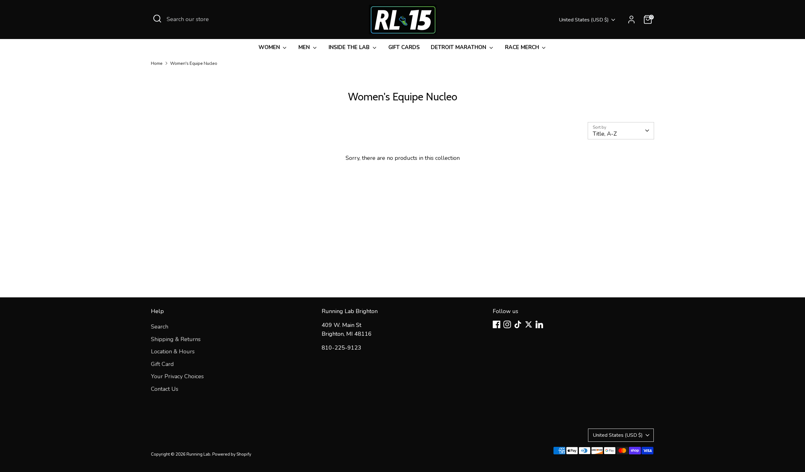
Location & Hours (173, 351)
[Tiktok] (518, 324)
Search (159, 326)
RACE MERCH (523, 47)
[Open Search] (157, 18)
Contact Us (164, 389)
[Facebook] (496, 324)
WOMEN (269, 47)
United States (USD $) (584, 19)
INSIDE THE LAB (350, 47)
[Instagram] (507, 324)
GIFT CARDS (404, 47)
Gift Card (162, 364)
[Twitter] (528, 324)
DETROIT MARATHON (459, 47)
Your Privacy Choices (177, 376)
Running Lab (198, 454)
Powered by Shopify (231, 454)
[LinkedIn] (539, 324)
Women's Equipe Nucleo (193, 63)
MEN (304, 47)
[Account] (631, 19)
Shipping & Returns (176, 339)
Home (157, 63)
